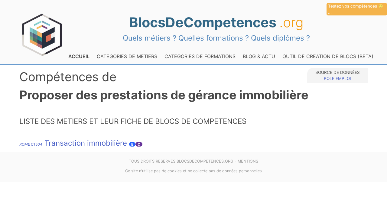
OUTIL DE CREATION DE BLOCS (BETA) (327, 56)
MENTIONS (248, 161)
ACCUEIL (78, 56)
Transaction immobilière (73, 143)
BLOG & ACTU (259, 56)
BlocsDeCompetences (216, 22)
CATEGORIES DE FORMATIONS (200, 56)
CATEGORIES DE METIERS (127, 56)
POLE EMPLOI (337, 78)
